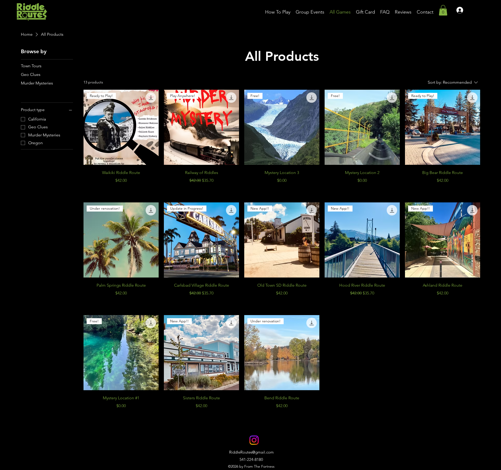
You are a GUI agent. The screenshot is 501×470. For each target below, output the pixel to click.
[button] (443, 10)
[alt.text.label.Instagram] (254, 440)
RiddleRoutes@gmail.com (251, 452)
